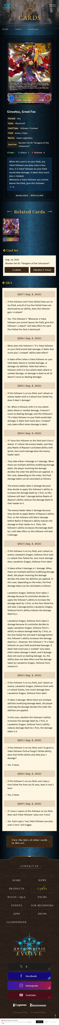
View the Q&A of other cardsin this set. (29, 841)
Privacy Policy (21, 1012)
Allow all (39, 1021)
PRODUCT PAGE (42, 269)
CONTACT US (29, 866)
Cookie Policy (39, 1012)
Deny (46, 1021)
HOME (5, 29)
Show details (53, 1021)
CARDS (18, 29)
